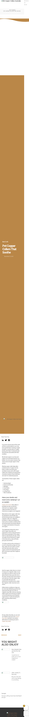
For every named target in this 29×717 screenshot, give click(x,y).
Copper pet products (7, 504)
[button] (21, 5)
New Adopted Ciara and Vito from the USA (16, 651)
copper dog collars (6, 621)
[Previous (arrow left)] (24, 4)
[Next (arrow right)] (26, 4)
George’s (4, 693)
